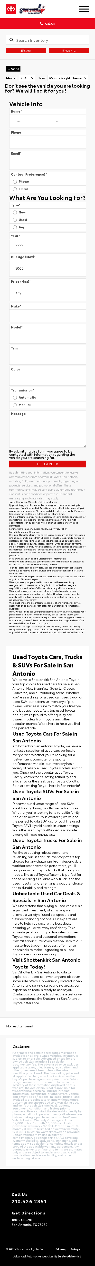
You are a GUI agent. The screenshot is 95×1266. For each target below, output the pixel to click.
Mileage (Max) (23, 257)
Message (18, 414)
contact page (62, 620)
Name (16, 111)
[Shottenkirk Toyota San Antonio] (35, 9)
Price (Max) (21, 282)
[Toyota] (11, 9)
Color (15, 369)
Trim (14, 348)
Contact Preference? (29, 174)
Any (22, 227)
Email (16, 153)
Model (17, 327)
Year (15, 236)
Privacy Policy (60, 528)
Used (23, 220)
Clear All (13, 68)
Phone (16, 132)
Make (16, 306)
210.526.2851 (29, 1201)
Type (15, 205)
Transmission (22, 390)
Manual (25, 405)
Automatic (27, 397)
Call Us (49, 23)
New (22, 212)
